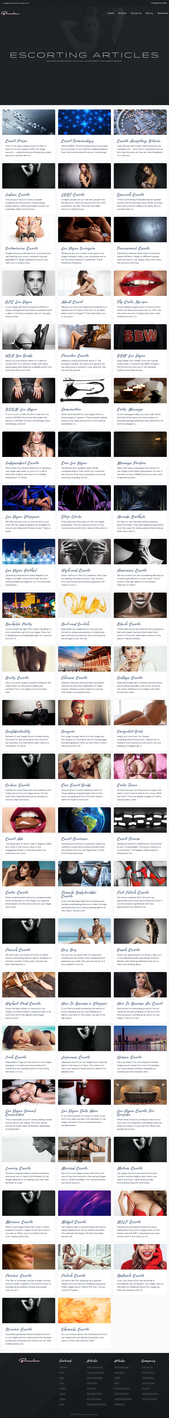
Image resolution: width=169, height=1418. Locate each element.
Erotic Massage (122, 1367)
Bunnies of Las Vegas (88, 1414)
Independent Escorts (96, 1404)
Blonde (122, 13)
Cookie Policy (148, 1378)
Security (146, 1388)
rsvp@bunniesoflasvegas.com (15, 3)
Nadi (62, 1373)
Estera (62, 1394)
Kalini (62, 1404)
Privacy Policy (148, 1373)
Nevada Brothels (94, 1378)
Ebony (149, 13)
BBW (117, 1383)
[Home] (10, 13)
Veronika (64, 1367)
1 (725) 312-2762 (159, 3)
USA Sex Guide (121, 1394)
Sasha (62, 1399)
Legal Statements (150, 1394)
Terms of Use (148, 1383)
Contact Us (147, 1367)
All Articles (119, 1404)
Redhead (163, 13)
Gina (62, 1383)
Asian (111, 13)
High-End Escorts (95, 1367)
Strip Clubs (92, 1383)
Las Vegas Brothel (95, 1373)
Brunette (136, 13)
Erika (62, 1378)
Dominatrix (119, 1373)
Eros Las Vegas (94, 1399)
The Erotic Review (123, 1399)
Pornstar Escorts (122, 1388)
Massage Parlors (94, 1394)
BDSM (117, 1378)
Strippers (91, 1388)
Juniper (63, 1388)
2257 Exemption (149, 1399)
